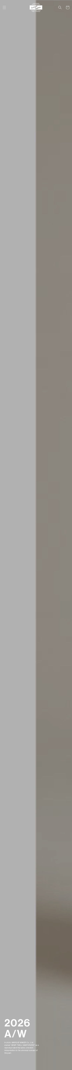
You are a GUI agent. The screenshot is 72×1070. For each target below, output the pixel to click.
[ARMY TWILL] (36, 7)
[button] (4, 7)
